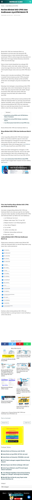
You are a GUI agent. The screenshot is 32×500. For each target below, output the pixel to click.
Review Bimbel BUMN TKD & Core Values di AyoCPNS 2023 (24, 357)
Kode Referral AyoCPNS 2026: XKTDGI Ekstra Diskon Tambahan (16, 116)
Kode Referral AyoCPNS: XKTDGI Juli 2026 (15, 454)
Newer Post (5, 422)
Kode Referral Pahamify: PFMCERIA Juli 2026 (16, 457)
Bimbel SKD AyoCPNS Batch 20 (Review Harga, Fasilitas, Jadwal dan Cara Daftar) (23, 391)
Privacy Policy (18, 493)
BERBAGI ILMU (16, 2)
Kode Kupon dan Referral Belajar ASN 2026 (16, 465)
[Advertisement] (16, 33)
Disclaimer (26, 493)
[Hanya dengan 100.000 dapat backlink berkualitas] (12, 444)
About (4, 493)
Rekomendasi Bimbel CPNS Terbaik (7, 388)
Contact (10, 493)
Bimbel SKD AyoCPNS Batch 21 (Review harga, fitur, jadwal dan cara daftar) (23, 370)
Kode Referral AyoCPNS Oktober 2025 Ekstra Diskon (16, 119)
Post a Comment (5, 418)
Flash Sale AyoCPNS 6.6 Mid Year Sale (23, 407)
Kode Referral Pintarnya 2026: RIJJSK (14, 451)
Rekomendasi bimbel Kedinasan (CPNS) (7, 402)
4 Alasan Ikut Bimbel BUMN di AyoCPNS (8, 360)
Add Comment (17, 15)
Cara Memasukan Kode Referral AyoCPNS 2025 (16, 122)
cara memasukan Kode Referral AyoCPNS (16, 158)
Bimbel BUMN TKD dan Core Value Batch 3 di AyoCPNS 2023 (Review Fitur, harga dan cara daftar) (7, 373)
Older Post (27, 422)
